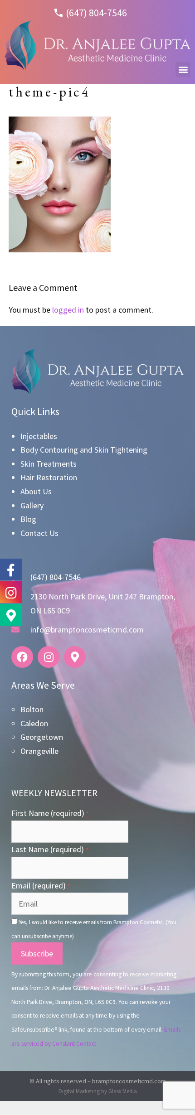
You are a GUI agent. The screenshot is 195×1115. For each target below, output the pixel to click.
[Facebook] (22, 657)
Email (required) (40, 885)
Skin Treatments (48, 464)
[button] (183, 69)
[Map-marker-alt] (75, 657)
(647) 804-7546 (96, 12)
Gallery (32, 505)
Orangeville (39, 751)
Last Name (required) (49, 849)
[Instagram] (48, 657)
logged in (68, 309)
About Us (36, 491)
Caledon (34, 723)
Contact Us (39, 533)
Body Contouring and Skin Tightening (83, 449)
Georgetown (41, 737)
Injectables (38, 436)
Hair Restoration (48, 477)
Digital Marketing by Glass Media (97, 1091)
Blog (28, 519)
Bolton (32, 709)
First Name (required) (50, 813)
